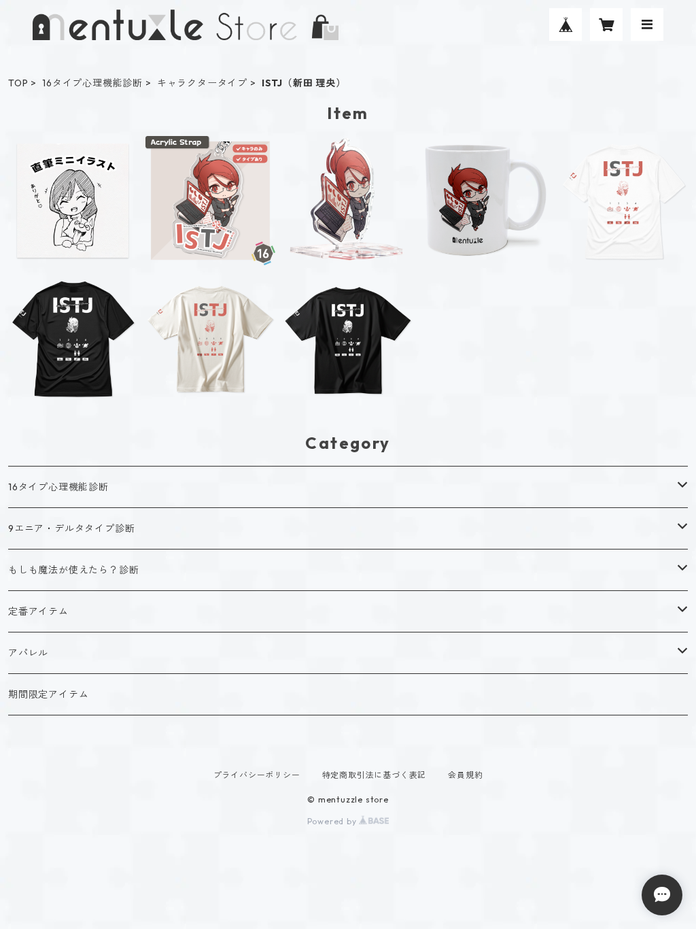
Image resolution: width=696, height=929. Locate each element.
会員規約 (465, 775)
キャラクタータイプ (202, 83)
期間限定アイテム (48, 694)
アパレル (28, 653)
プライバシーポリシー (256, 775)
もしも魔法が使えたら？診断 (73, 570)
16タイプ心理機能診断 (92, 83)
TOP (18, 83)
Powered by (333, 821)
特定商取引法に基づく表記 (374, 775)
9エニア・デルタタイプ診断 (71, 528)
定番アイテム (38, 611)
